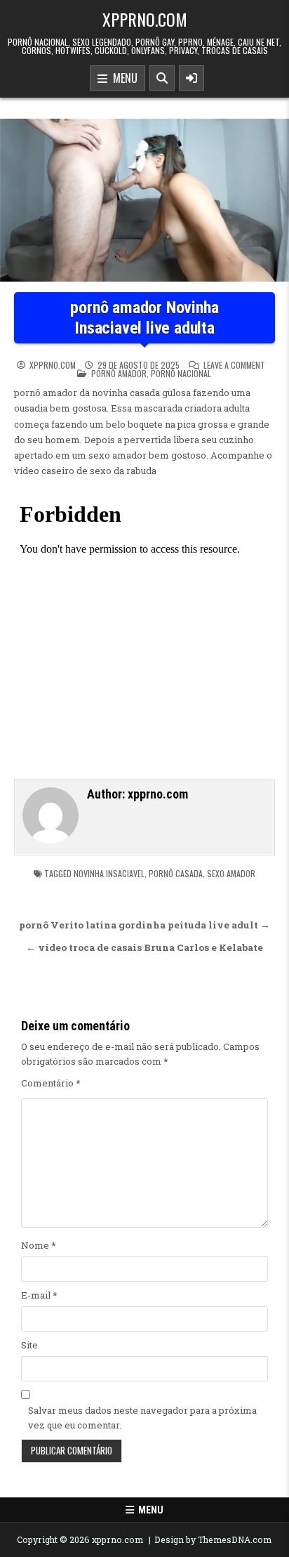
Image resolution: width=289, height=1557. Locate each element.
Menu (122, 78)
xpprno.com (144, 19)
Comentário (51, 1083)
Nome (38, 1245)
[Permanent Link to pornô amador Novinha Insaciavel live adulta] (144, 200)
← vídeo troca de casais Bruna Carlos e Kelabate (144, 947)
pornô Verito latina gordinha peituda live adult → (144, 925)
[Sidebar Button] (191, 78)
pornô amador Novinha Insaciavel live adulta (144, 318)
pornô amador (119, 373)
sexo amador (231, 873)
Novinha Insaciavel (109, 873)
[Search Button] (162, 78)
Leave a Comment (234, 365)
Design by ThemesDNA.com (212, 1539)
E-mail (39, 1295)
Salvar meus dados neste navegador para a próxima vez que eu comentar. (142, 1417)
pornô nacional (181, 373)
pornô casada (176, 873)
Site (29, 1345)
